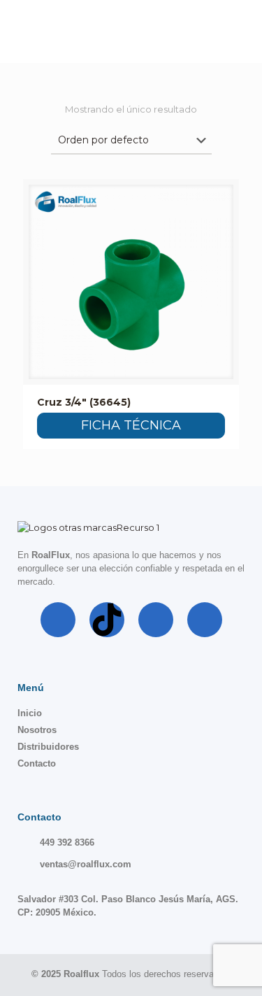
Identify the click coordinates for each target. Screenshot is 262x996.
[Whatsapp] (204, 619)
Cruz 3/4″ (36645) (84, 402)
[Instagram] (155, 619)
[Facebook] (58, 619)
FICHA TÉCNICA (131, 425)
